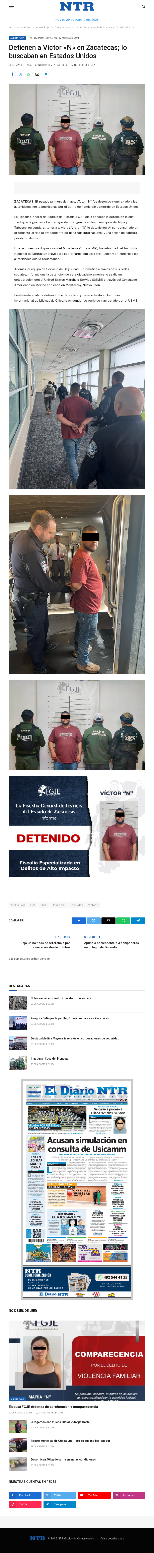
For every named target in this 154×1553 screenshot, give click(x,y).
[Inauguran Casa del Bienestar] (18, 1063)
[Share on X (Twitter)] (20, 74)
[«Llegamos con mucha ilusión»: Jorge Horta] (18, 1426)
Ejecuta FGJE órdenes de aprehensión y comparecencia (53, 1407)
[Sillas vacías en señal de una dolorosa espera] (18, 1003)
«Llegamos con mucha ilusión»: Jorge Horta (60, 1422)
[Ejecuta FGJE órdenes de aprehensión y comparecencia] (77, 1361)
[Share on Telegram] (45, 74)
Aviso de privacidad (112, 1538)
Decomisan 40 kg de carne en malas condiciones (63, 1459)
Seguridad (76, 904)
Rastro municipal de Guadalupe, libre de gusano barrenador (70, 1440)
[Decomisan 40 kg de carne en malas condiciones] (18, 1464)
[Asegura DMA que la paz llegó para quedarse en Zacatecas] (18, 1023)
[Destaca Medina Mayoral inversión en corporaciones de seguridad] (18, 1043)
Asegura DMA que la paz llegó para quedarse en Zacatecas (70, 1018)
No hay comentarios (51, 65)
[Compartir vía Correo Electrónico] (37, 74)
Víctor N (93, 904)
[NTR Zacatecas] (77, 6)
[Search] (143, 6)
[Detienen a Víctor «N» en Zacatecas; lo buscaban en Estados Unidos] (77, 173)
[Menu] (11, 6)
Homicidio (58, 904)
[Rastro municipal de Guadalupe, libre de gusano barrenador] (18, 1445)
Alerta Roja (17, 38)
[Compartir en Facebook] (12, 74)
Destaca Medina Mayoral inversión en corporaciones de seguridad (75, 1038)
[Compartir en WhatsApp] (28, 74)
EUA (32, 904)
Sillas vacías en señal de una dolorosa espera (61, 998)
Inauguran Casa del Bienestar (50, 1058)
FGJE (44, 904)
